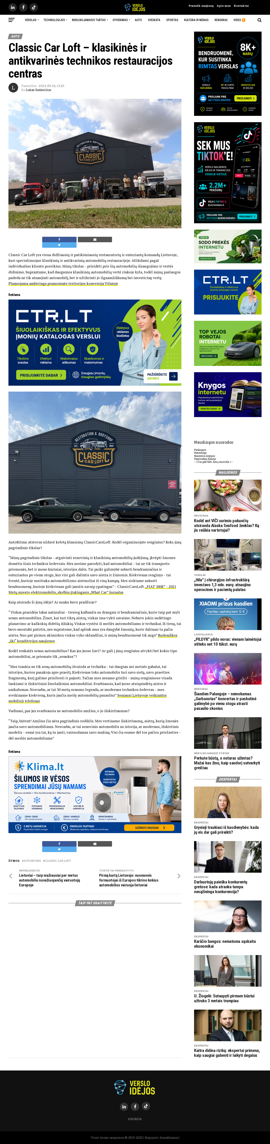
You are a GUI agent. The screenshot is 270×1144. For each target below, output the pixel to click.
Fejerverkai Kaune (205, 458)
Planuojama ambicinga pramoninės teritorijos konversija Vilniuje (63, 283)
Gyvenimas (120, 20)
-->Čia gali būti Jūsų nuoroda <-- (213, 461)
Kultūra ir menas (196, 20)
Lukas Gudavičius (38, 90)
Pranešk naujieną (201, 6)
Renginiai (221, 20)
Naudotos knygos (204, 456)
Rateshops (200, 452)
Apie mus (222, 6)
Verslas (30, 20)
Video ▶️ (239, 20)
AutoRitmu (32, 860)
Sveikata (154, 20)
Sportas (172, 20)
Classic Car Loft (58, 860)
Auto (138, 20)
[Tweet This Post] (59, 245)
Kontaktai (240, 6)
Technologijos (54, 20)
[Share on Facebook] (59, 239)
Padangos (200, 449)
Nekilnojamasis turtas (89, 20)
